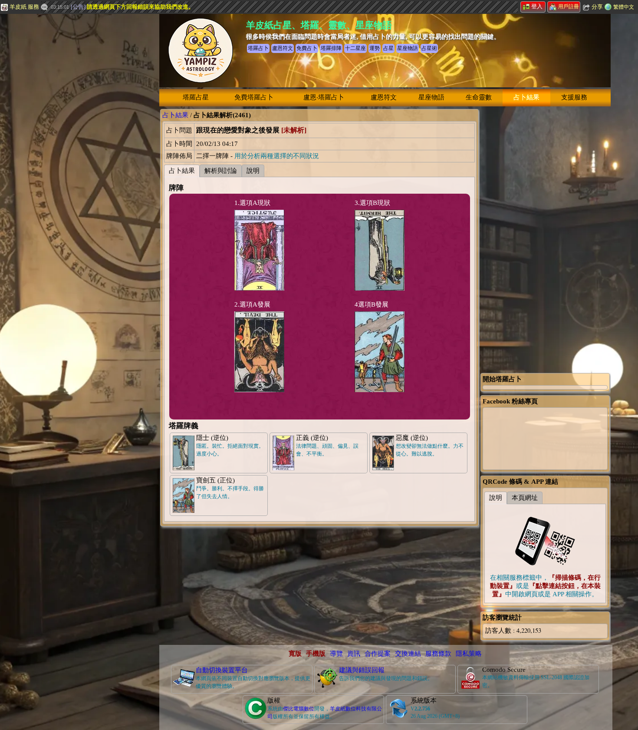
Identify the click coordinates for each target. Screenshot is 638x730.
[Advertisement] (65, 145)
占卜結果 (526, 97)
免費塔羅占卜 (253, 97)
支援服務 (574, 97)
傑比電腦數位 (298, 709)
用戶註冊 (568, 6)
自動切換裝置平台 (222, 670)
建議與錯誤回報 (362, 670)
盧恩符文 (384, 97)
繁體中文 (623, 7)
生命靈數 (479, 97)
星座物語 (431, 97)
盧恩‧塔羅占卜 (323, 97)
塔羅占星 (196, 97)
